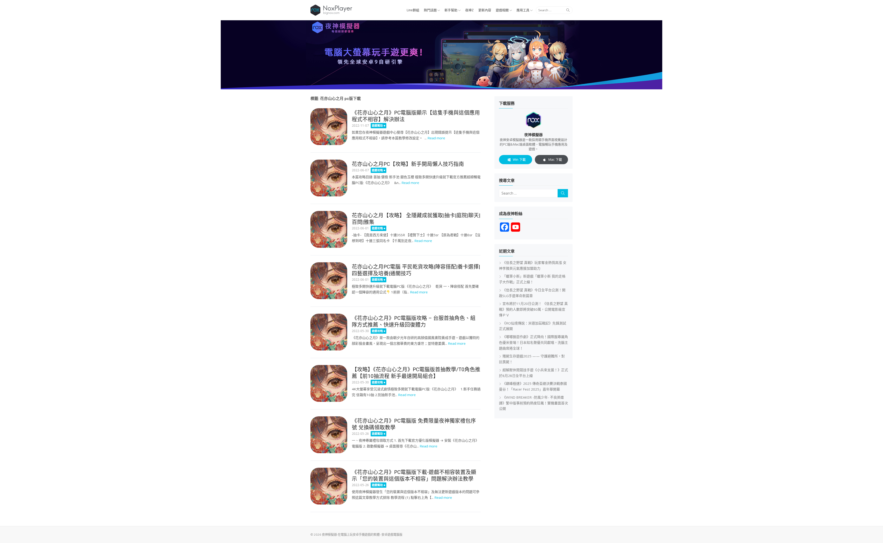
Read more (436, 138)
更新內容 (484, 10)
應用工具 (522, 10)
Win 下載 (519, 159)
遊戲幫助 (377, 126)
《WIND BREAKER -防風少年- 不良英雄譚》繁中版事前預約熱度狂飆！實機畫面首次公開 (533, 403)
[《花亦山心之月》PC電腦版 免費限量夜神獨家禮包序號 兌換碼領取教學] (328, 434)
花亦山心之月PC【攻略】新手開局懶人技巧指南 (408, 164)
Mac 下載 (555, 159)
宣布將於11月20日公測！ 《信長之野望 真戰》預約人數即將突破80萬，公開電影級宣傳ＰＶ (533, 309)
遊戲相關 (502, 10)
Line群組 (413, 10)
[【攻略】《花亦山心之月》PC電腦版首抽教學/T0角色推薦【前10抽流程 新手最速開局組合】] (328, 383)
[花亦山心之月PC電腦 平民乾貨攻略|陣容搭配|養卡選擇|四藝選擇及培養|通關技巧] (328, 280)
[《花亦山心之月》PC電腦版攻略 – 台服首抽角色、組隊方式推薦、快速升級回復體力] (328, 332)
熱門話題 (430, 10)
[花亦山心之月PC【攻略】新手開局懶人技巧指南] (328, 178)
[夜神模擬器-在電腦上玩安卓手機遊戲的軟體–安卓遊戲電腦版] (441, 54)
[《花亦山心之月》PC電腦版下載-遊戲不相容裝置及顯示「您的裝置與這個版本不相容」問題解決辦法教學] (328, 486)
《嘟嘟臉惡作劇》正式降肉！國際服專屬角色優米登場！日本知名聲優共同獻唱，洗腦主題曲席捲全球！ (533, 342)
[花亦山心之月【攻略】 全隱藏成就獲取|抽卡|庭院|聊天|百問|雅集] (328, 229)
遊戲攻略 (377, 170)
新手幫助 (450, 10)
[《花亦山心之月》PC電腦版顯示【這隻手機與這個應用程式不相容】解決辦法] (328, 126)
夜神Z (469, 10)
